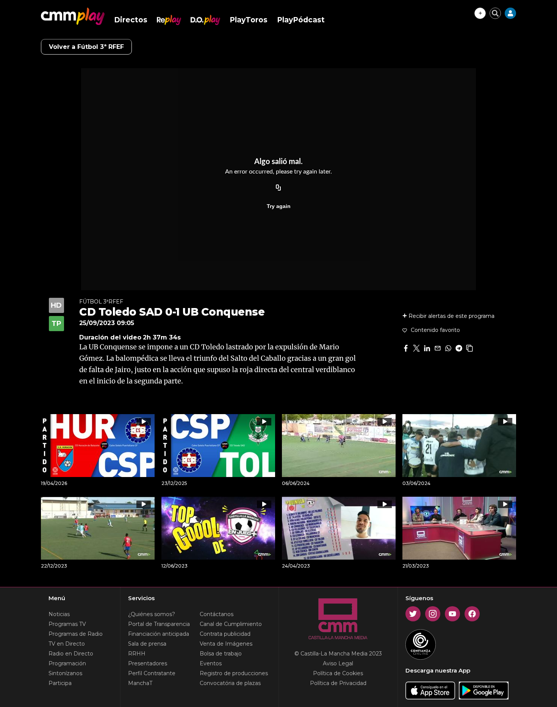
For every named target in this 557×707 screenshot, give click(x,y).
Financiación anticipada (158, 633)
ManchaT (140, 683)
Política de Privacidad (338, 683)
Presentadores (147, 663)
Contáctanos (216, 614)
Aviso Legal (338, 663)
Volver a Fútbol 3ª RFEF (86, 46)
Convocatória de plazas (230, 683)
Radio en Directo (71, 653)
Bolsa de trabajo (221, 653)
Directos (130, 20)
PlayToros (249, 20)
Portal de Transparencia (159, 624)
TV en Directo (67, 643)
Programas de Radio (76, 633)
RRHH (137, 653)
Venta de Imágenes (226, 643)
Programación (67, 663)
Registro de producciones (234, 673)
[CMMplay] (73, 16)
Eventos (211, 663)
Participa (60, 683)
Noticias (59, 614)
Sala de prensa (147, 643)
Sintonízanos (65, 673)
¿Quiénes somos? (151, 614)
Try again (279, 206)
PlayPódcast (301, 20)
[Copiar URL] (278, 188)
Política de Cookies (338, 673)
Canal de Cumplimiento (231, 624)
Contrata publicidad (225, 633)
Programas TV (67, 624)
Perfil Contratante (151, 673)
